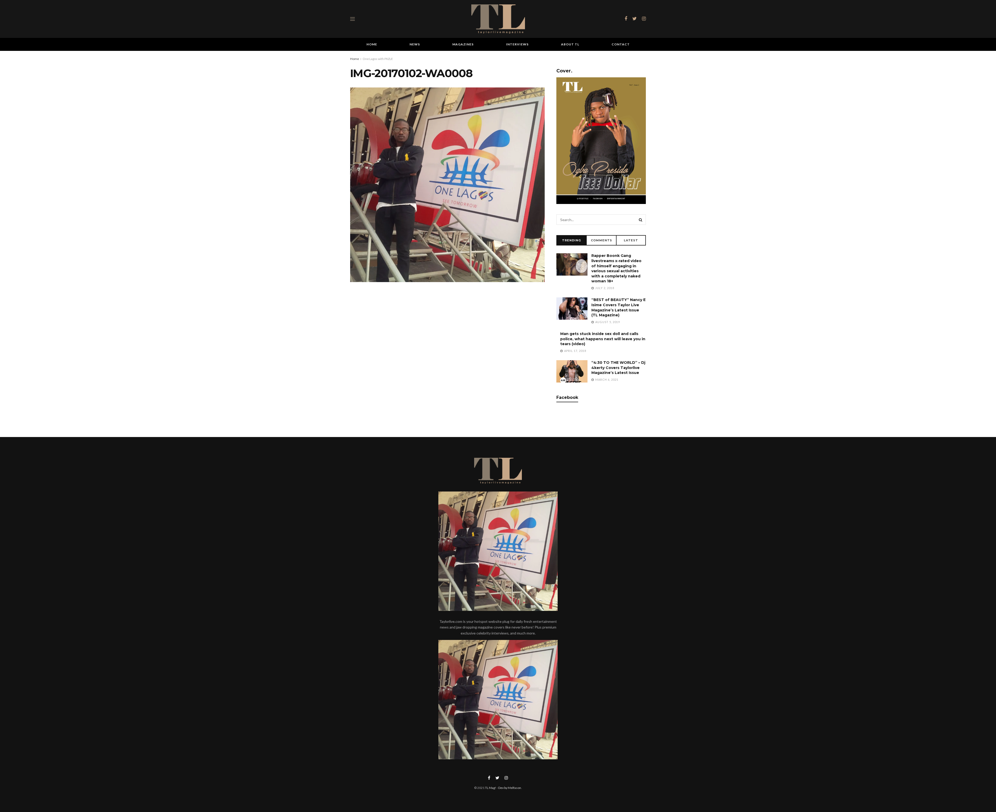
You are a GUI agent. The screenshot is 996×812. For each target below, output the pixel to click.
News (415, 44)
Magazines (463, 44)
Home (371, 44)
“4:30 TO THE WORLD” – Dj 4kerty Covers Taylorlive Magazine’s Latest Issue (618, 367)
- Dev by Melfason (508, 788)
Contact (621, 44)
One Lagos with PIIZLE (378, 59)
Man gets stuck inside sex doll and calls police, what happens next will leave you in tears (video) (602, 338)
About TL (570, 44)
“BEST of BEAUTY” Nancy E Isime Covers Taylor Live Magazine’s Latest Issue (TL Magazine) (618, 307)
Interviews (517, 44)
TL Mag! (490, 788)
